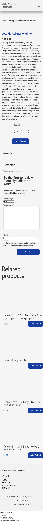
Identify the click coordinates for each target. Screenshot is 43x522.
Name (6, 235)
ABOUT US (6, 483)
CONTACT (6, 488)
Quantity (17, 125)
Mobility (11, 21)
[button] (35, 324)
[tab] (7, 155)
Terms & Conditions (21, 500)
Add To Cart (20, 141)
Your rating (8, 199)
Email (6, 240)
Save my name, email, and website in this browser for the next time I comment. (21, 244)
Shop (4, 21)
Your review (8, 205)
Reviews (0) (7, 153)
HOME (4, 480)
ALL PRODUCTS (8, 485)
